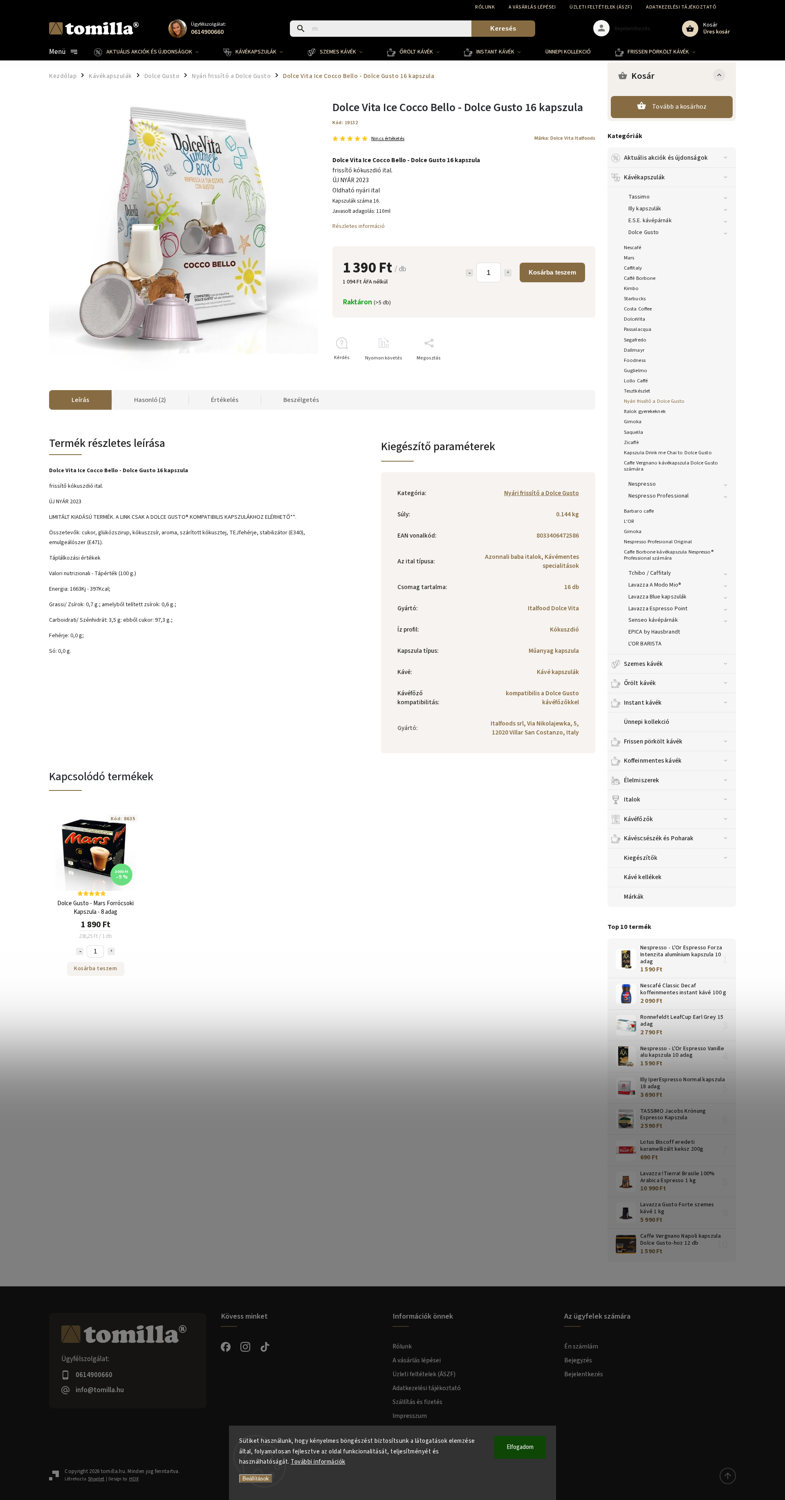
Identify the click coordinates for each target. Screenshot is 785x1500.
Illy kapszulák (644, 209)
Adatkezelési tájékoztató (681, 7)
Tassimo (639, 197)
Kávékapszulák (644, 177)
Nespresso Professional (658, 496)
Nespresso (642, 484)
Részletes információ (358, 226)
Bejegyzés (578, 1360)
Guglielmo (635, 370)
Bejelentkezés (583, 1374)
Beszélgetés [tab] (301, 399)
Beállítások (255, 1478)
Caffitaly (633, 268)
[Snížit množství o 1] (79, 951)
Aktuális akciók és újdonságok (666, 157)
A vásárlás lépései (532, 7)
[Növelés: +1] (507, 273)
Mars (629, 257)
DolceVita (634, 319)
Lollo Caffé (636, 380)
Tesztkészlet (637, 391)
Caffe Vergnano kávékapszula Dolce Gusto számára (671, 466)
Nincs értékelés (387, 138)
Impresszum (409, 1415)
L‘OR (629, 521)
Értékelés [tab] (224, 399)
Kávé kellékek (643, 877)
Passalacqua (637, 329)
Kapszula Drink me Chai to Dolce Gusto (668, 452)
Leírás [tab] (80, 399)
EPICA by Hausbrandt (654, 632)
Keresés (503, 28)
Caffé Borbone (639, 278)
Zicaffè (631, 442)
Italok (632, 799)
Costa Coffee (638, 308)
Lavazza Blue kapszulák (657, 597)
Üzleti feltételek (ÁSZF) (601, 7)
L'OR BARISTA (645, 644)
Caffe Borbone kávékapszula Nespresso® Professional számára (668, 555)
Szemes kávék (643, 663)
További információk (318, 1462)
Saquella (633, 432)
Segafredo (635, 340)
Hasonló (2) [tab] (150, 399)
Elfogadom (520, 1447)
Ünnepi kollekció (647, 721)
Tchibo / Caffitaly (649, 573)
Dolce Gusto (643, 232)
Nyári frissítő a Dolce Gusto (654, 401)
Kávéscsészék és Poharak (658, 838)
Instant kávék (643, 702)
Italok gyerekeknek (645, 411)
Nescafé (632, 247)
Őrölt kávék (640, 683)
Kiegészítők (640, 857)
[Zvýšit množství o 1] (111, 951)
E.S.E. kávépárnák (650, 221)
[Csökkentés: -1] (469, 273)
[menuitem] (152, 51)
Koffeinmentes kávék (653, 760)
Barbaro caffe (639, 511)
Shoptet (96, 1478)
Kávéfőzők (638, 819)
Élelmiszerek (641, 780)
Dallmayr (634, 350)
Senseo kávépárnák (653, 620)
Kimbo (631, 288)
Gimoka (633, 421)
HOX (134, 1478)
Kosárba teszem (552, 272)
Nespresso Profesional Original (658, 541)
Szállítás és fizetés (417, 1401)
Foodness (635, 360)
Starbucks (635, 298)
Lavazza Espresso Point (657, 609)
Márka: (564, 138)
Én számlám (581, 1346)
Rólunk (485, 7)
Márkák (634, 896)
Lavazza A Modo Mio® (654, 585)
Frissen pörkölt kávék (653, 741)
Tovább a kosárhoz (679, 106)
